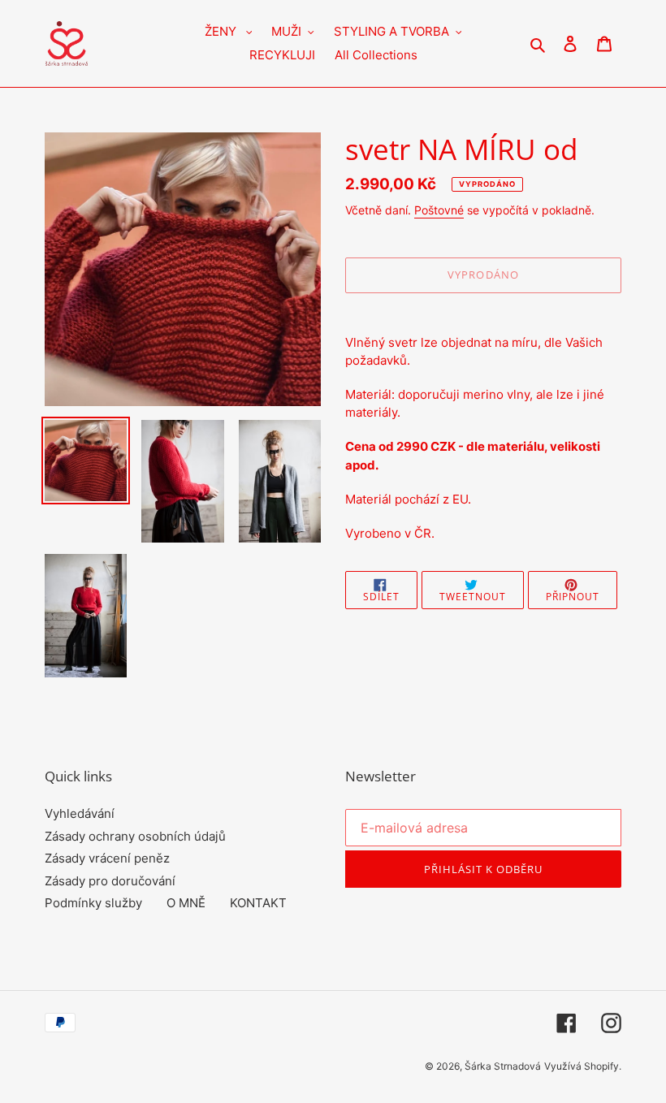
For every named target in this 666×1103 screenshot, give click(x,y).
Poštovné (439, 210)
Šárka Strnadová (503, 1066)
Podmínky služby (93, 903)
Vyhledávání (80, 813)
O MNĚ (185, 903)
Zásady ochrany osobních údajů (135, 836)
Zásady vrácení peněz (107, 858)
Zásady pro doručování (110, 881)
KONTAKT (258, 903)
